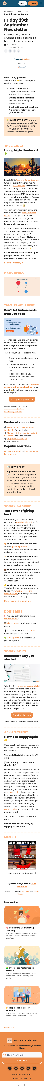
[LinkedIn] (16, 1068)
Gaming (7, 451)
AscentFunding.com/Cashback (14, 409)
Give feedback (26, 885)
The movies (12, 623)
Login (22, 3)
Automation (17, 451)
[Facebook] (28, 1068)
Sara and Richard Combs (27, 180)
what (17, 591)
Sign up (33, 3)
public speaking (19, 546)
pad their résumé (24, 522)
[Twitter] (9, 1068)
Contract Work (31, 451)
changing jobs (13, 792)
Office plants (13, 637)
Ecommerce (10, 454)
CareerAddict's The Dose (12, 11)
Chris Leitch (25, 891)
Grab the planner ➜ (22, 715)
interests (24, 591)
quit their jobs (19, 185)
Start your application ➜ (22, 399)
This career (30, 630)
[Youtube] (22, 1068)
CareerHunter (10, 809)
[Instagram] (34, 1068)
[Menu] (40, 3)
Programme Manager (17, 438)
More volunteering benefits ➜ (17, 601)
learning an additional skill (28, 686)
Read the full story (12, 262)
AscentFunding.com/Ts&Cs (13, 412)
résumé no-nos (11, 618)
